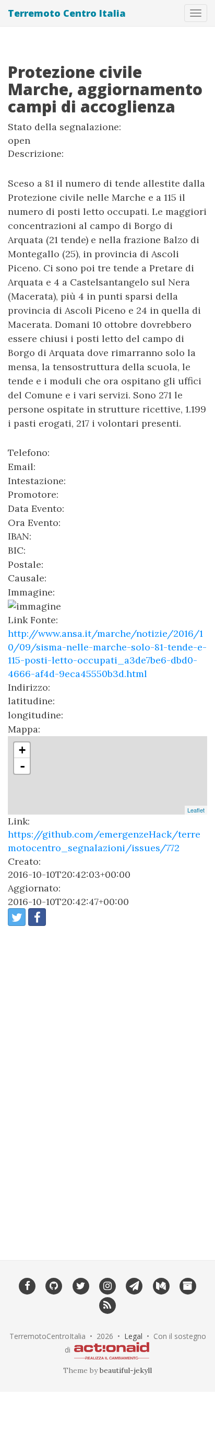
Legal (133, 1336)
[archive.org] (187, 1285)
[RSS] (107, 1304)
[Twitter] (80, 1285)
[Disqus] (107, 1086)
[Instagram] (107, 1285)
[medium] (161, 1285)
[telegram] (134, 1285)
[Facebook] (27, 1285)
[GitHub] (54, 1285)
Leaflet (196, 810)
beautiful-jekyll (126, 1370)
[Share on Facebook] (37, 917)
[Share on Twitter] (17, 917)
